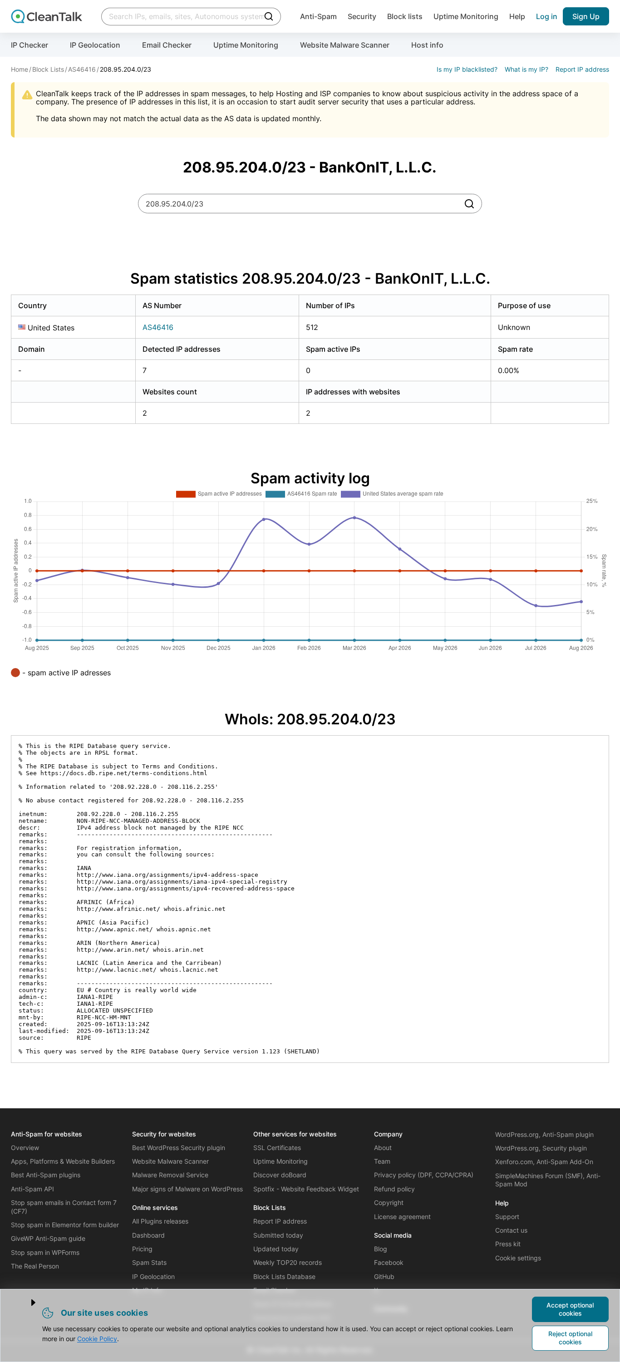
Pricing (142, 1249)
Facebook (388, 1262)
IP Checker (29, 44)
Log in (546, 16)
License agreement (402, 1216)
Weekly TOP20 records (287, 1262)
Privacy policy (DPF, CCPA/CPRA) (423, 1175)
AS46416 (158, 327)
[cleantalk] (46, 16)
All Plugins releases (160, 1221)
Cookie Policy (97, 1338)
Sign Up (586, 16)
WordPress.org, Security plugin (541, 1148)
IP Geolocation (95, 44)
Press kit (508, 1244)
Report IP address (582, 69)
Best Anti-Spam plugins (45, 1175)
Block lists (405, 16)
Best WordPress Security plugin (178, 1147)
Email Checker (167, 44)
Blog (380, 1249)
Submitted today (278, 1235)
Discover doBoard (279, 1175)
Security (362, 16)
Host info (427, 44)
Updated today (276, 1249)
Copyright (388, 1202)
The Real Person (35, 1266)
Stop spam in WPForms (45, 1252)
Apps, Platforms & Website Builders (63, 1161)
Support (507, 1216)
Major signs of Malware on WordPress (187, 1189)
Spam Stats (149, 1262)
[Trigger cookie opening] (25, 1302)
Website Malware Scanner (344, 44)
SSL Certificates (277, 1147)
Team (382, 1161)
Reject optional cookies (570, 1338)
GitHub (384, 1276)
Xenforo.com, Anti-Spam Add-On (544, 1161)
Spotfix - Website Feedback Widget (306, 1189)
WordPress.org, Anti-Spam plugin (544, 1134)
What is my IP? (526, 69)
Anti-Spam (318, 16)
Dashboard (148, 1235)
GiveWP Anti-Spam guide (48, 1238)
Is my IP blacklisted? (467, 69)
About (383, 1147)
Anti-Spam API (32, 1189)
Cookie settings (518, 1258)
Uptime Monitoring (465, 16)
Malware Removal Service (170, 1175)
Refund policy (394, 1189)
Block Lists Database (284, 1276)
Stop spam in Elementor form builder (65, 1225)
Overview (25, 1147)
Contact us (511, 1230)
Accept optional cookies (570, 1309)
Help (517, 16)
